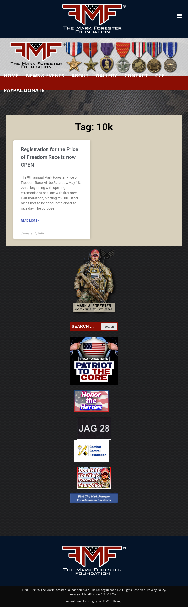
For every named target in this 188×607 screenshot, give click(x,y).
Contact (136, 75)
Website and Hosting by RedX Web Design (94, 601)
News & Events (45, 75)
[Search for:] (86, 326)
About (80, 75)
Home (11, 75)
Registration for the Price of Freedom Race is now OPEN (49, 157)
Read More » (30, 220)
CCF (159, 75)
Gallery (106, 75)
